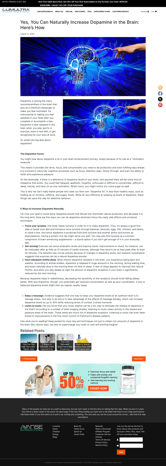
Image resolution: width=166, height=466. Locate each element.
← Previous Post (29, 359)
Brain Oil (77, 426)
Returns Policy (101, 445)
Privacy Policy (101, 442)
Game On (78, 431)
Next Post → (138, 359)
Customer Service (103, 434)
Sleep (55, 437)
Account (144, 11)
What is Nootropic (103, 429)
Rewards (99, 426)
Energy (55, 434)
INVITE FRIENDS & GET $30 (14, 2)
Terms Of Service (102, 440)
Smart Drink (79, 434)
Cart (153, 11)
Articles (98, 437)
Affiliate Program (102, 431)
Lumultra (56, 426)
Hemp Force (79, 429)
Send (121, 452)
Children (56, 431)
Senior (55, 429)
